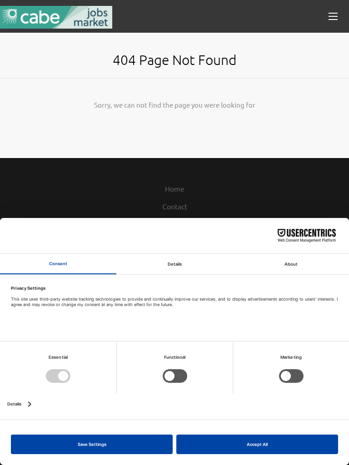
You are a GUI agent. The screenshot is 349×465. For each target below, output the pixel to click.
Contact (174, 206)
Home (174, 188)
